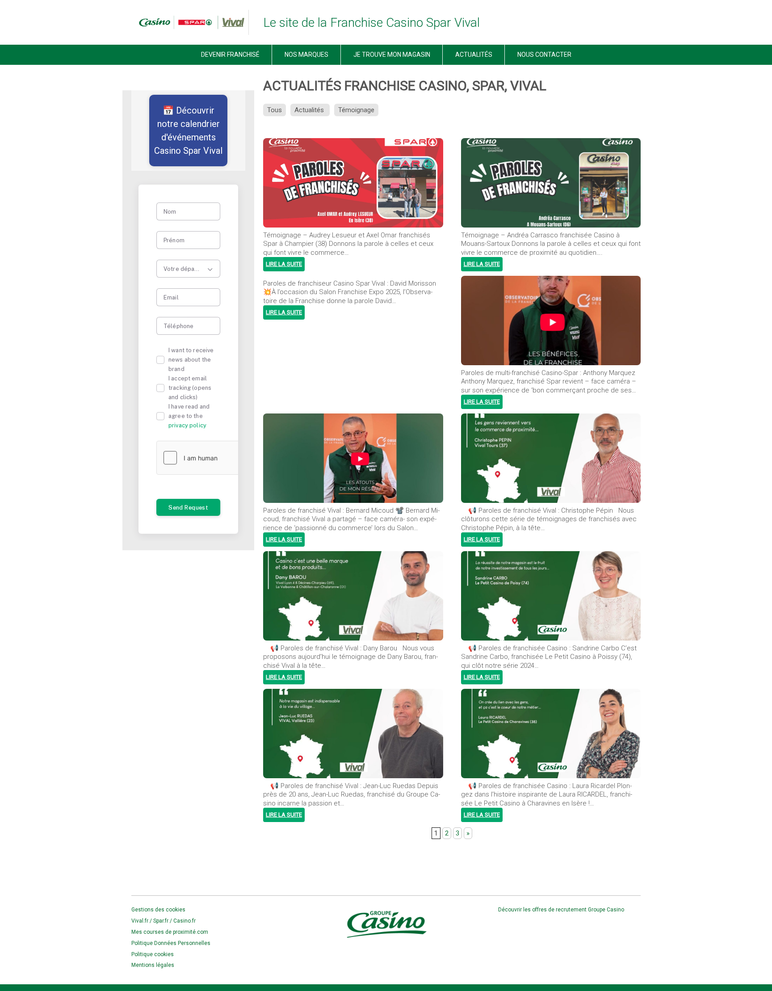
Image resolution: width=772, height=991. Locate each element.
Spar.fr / (163, 921)
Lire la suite (284, 264)
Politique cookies (152, 954)
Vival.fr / (142, 921)
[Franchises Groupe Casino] (188, 22)
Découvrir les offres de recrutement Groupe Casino (561, 910)
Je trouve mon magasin (391, 54)
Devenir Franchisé (230, 54)
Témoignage (356, 110)
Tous (274, 110)
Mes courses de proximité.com (169, 932)
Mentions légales (152, 965)
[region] (188, 130)
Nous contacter (544, 54)
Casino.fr (184, 921)
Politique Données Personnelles (170, 943)
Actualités (473, 54)
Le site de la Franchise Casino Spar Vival (371, 22)
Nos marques (306, 54)
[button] (188, 130)
